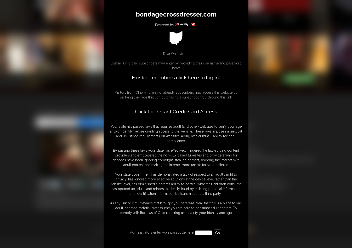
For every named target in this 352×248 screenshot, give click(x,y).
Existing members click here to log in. (176, 78)
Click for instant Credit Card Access (176, 111)
